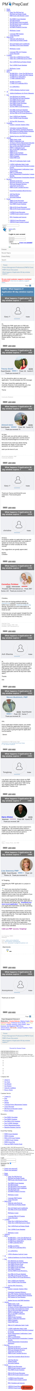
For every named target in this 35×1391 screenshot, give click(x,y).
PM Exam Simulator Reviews (18, 184)
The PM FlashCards (15, 25)
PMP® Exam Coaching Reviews (19, 187)
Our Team (7, 1082)
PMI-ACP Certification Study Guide (20, 161)
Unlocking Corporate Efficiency (19, 128)
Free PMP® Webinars (16, 105)
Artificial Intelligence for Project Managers (22, 93)
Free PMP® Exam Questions (18, 204)
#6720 (30, 300)
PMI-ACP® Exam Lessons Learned (20, 209)
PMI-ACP (14, 1056)
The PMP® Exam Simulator (18, 19)
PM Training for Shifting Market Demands (22, 131)
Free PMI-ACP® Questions (12, 1121)
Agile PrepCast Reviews (17, 186)
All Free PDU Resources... (17, 121)
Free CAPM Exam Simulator (18, 116)
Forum (8, 199)
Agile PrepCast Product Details (18, 40)
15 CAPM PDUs (14, 86)
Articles (9, 138)
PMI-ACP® (10, 37)
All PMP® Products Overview (18, 27)
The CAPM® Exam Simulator (18, 65)
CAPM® (9, 55)
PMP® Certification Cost (17, 141)
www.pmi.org (6, 603)
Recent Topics (6, 253)
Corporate (9, 123)
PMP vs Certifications (16, 172)
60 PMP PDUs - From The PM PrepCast (21, 73)
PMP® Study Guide (15, 139)
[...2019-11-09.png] (3, 889)
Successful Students (15, 197)
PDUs (8, 72)
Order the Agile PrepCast (17, 39)
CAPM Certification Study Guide (19, 164)
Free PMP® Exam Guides (17, 101)
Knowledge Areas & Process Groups (20, 144)
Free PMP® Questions (10, 1119)
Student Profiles (14, 195)
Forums (4, 249)
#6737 (30, 469)
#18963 (30, 756)
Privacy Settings (8, 1110)
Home (8, 9)
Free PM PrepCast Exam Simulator (20, 98)
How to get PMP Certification (18, 149)
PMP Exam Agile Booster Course (19, 15)
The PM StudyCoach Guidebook (19, 24)
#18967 (30, 801)
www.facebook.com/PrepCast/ (12, 941)
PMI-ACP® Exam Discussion (18, 207)
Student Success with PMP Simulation (20, 136)
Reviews (9, 179)
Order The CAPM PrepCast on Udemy (21, 58)
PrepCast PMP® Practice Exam (13, 1144)
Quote (14, 346)
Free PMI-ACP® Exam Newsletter (20, 111)
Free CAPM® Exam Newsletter (19, 118)
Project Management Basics (12, 1125)
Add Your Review (15, 194)
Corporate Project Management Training (15, 1104)
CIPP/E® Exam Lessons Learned (19, 222)
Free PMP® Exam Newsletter (18, 103)
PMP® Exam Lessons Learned (18, 202)
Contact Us (7, 1096)
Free (8, 95)
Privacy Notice (8, 1090)
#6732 (30, 352)
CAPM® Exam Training (11, 1140)
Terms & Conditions (10, 1088)
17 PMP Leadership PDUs (17, 78)
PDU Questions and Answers (18, 217)
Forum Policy (6, 256)
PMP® (8, 10)
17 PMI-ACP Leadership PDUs (19, 83)
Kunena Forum (21, 1048)
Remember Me (15, 243)
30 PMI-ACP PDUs (15, 81)
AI (7, 91)
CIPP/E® (9, 70)
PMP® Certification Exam (17, 148)
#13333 (30, 693)
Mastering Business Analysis (12, 1127)
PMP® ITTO (13, 151)
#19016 (30, 974)
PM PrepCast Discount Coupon (13, 1108)
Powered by (13, 1048)
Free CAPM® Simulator (11, 1123)
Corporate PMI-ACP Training (18, 52)
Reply (10, 346)
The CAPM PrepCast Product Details (20, 62)
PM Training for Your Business (18, 133)
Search (4, 260)
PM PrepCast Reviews (16, 181)
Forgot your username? (25, 242)
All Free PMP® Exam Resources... (20, 106)
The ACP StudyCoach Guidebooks (20, 43)
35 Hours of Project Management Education (22, 143)
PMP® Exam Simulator (11, 1134)
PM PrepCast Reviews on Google (19, 182)
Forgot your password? (10, 1168)
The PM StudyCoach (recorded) (19, 22)
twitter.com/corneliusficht (12, 940)
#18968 (30, 854)
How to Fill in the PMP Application (20, 146)
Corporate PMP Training (17, 34)
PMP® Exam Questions (16, 152)
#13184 (30, 638)
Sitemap (6, 1102)
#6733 (30, 408)
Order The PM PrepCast (17, 12)
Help (5, 1098)
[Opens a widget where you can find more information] (27, 1387)
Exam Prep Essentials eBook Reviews (20, 190)
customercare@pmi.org (23, 605)
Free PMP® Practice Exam (17, 100)
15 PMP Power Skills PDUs (18, 77)
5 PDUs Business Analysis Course (19, 90)
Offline (30, 369)
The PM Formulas (15, 20)
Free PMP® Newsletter (11, 1117)
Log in (3, 1165)
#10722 (30, 514)
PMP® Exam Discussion (17, 200)
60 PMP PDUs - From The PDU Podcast (21, 75)
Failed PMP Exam (15, 157)
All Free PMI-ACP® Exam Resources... (21, 113)
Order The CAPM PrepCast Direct (19, 57)
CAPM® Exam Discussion (17, 212)
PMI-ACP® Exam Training (12, 1138)
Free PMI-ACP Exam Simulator (19, 110)
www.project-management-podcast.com (18, 943)
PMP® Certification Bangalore (18, 154)
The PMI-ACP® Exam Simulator (19, 45)
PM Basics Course (15, 30)
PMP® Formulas (14, 156)
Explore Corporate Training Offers (19, 124)
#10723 (30, 568)
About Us (7, 1080)
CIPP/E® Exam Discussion (17, 220)
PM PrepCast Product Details (18, 14)
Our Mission (7, 1084)
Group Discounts (14, 35)
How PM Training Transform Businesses (21, 129)
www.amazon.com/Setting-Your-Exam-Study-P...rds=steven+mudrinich (13, 743)
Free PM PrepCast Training (17, 96)
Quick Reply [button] (5, 345)
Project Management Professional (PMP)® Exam (17, 267)
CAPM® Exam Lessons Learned (19, 214)
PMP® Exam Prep (9, 1142)
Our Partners (7, 1086)
